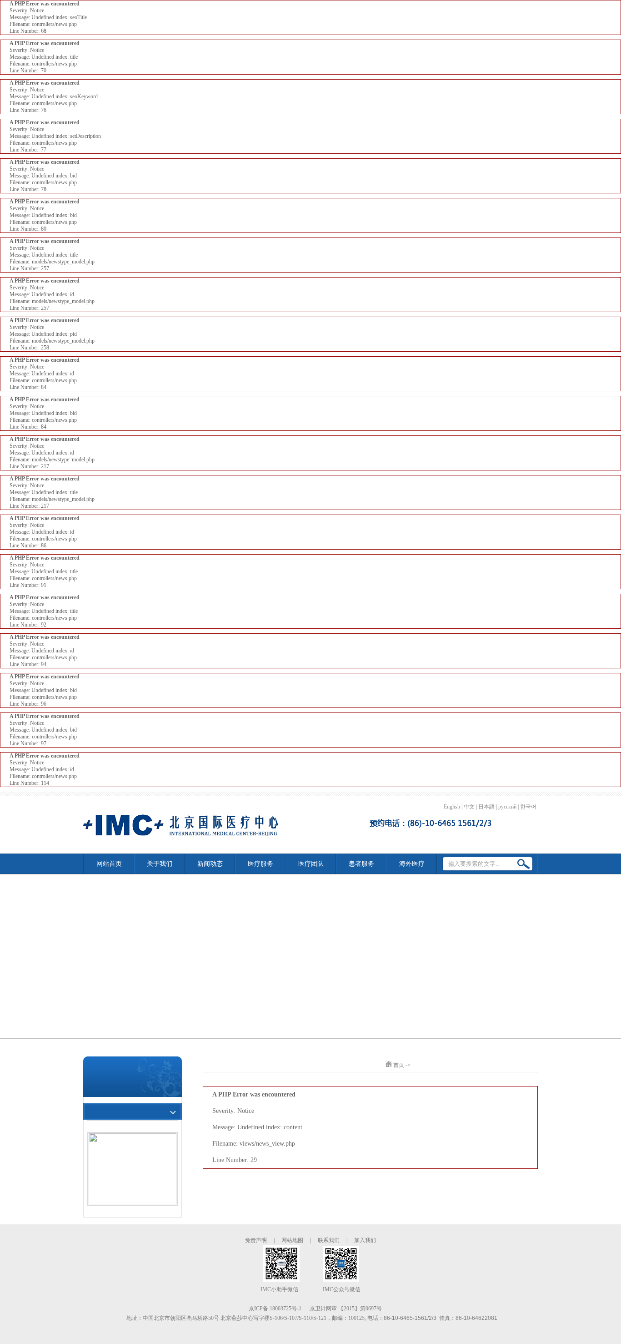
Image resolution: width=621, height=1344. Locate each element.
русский (507, 806)
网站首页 (109, 863)
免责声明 (256, 1240)
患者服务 (361, 863)
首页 (398, 1065)
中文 (469, 806)
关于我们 (159, 863)
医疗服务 (260, 863)
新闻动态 (210, 863)
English (452, 806)
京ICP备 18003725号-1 (275, 1308)
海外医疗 (412, 863)
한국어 (528, 806)
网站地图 (292, 1240)
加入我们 (365, 1240)
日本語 (486, 806)
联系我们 (329, 1240)
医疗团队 (311, 863)
